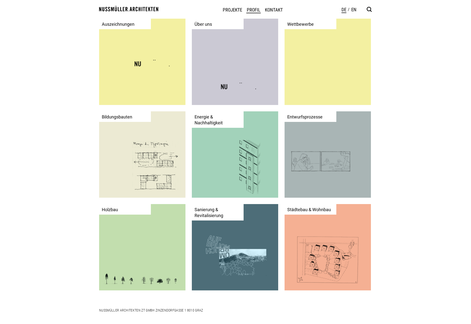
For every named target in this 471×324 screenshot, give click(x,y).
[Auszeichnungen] (142, 61)
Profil (253, 10)
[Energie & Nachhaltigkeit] (235, 154)
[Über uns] (235, 61)
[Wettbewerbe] (328, 61)
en (353, 10)
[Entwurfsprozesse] (328, 154)
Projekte (232, 10)
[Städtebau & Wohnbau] (328, 247)
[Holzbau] (142, 247)
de (343, 10)
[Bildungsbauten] (142, 154)
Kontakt (274, 10)
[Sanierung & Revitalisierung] (235, 247)
